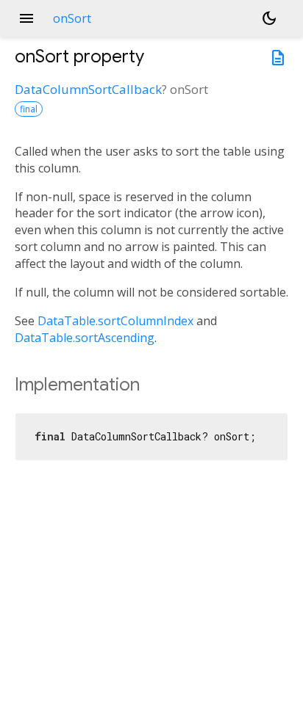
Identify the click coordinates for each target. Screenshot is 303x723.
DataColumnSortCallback (88, 89)
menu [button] (26, 18)
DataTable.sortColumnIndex (115, 321)
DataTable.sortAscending (84, 338)
